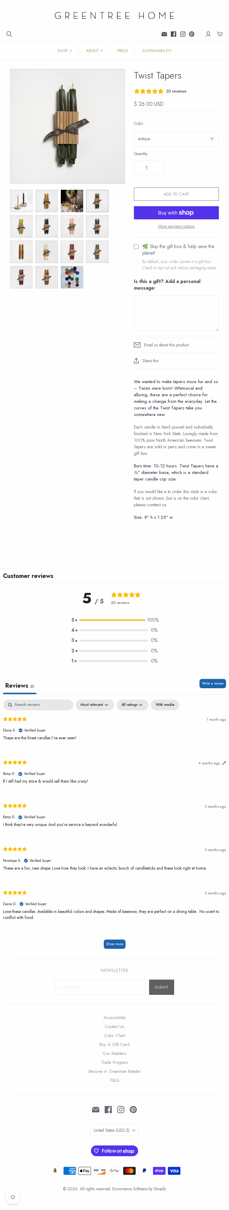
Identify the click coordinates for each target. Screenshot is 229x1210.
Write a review (213, 683)
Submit (161, 987)
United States (111, 1130)
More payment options (176, 226)
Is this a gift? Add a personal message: (167, 284)
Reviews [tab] (19, 685)
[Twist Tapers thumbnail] (46, 201)
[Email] (164, 34)
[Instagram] (182, 34)
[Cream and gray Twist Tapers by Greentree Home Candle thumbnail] (21, 201)
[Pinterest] (191, 34)
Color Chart (114, 1035)
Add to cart (176, 194)
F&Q (114, 1080)
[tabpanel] (114, 827)
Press (122, 50)
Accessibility (114, 1017)
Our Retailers (114, 1053)
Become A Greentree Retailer (115, 1071)
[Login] (208, 34)
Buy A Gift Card (114, 1044)
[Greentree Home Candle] (114, 15)
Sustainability (157, 50)
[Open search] (9, 34)
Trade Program (114, 1062)
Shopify (160, 1189)
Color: (139, 123)
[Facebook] (174, 34)
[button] (114, 620)
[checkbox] (165, 705)
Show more (114, 944)
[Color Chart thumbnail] (72, 277)
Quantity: (141, 154)
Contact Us (114, 1026)
